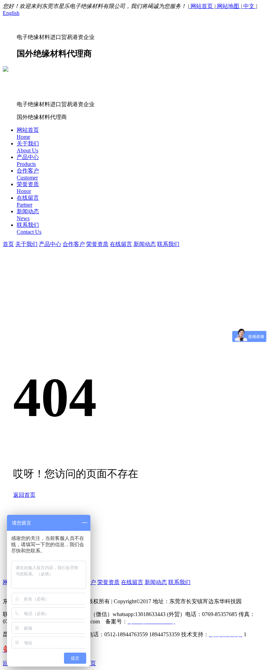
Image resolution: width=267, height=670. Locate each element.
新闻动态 (145, 244)
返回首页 (24, 495)
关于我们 (26, 244)
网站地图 (228, 6)
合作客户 (74, 244)
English (11, 13)
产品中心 (50, 244)
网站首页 (201, 6)
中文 (249, 6)
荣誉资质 (97, 244)
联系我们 (168, 244)
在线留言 (121, 244)
